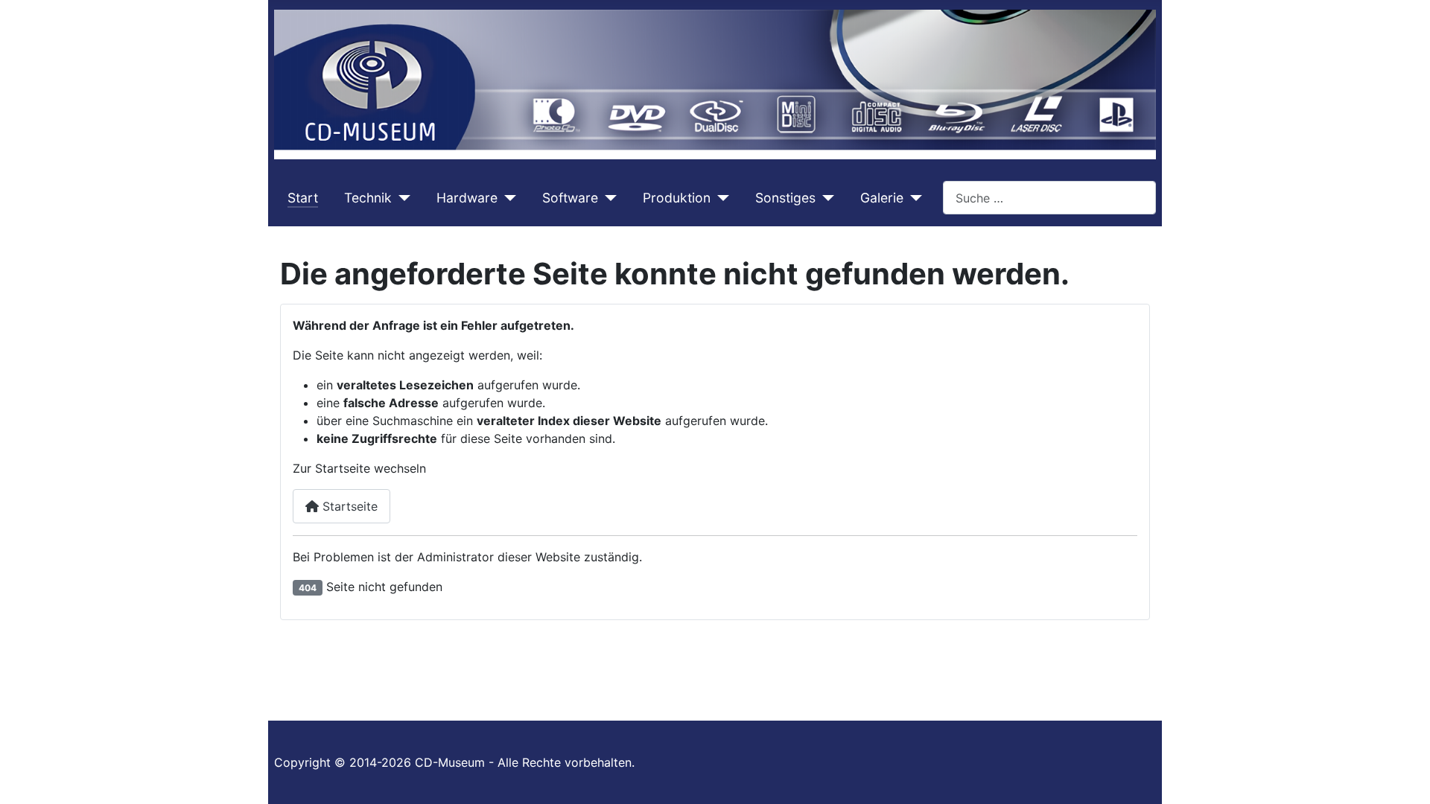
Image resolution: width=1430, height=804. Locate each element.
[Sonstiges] (825, 198)
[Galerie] (912, 198)
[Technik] (401, 198)
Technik (368, 197)
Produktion (677, 197)
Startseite (348, 506)
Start (302, 197)
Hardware (467, 197)
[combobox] (1049, 197)
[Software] (607, 198)
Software (570, 197)
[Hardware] (507, 198)
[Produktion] (720, 198)
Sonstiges (785, 197)
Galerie (881, 197)
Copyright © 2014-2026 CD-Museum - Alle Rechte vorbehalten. (454, 762)
